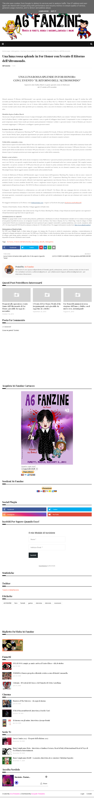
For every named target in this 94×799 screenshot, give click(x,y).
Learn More (44, 11)
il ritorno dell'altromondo (22, 242)
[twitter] (70, 509)
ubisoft (42, 242)
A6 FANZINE (7, 603)
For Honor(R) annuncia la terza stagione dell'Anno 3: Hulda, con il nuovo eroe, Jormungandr (76, 306)
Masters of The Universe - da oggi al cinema (29, 701)
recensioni (57, 603)
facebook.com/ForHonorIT (73, 203)
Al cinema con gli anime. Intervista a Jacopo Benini (31, 720)
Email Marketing (43, 565)
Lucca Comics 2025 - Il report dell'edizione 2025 (30, 738)
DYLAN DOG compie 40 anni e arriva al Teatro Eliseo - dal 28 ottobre (38, 663)
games (30, 603)
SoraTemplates (15, 794)
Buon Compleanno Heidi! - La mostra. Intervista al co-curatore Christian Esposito (43, 758)
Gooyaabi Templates (38, 794)
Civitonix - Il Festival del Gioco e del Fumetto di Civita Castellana (37, 683)
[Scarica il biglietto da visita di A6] (12, 651)
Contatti (89, 794)
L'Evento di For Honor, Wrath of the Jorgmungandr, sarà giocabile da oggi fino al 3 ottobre (47, 306)
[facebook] (24, 509)
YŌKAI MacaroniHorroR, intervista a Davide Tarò (31, 711)
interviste (48, 603)
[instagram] (24, 514)
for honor (10, 242)
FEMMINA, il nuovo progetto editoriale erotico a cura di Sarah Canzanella (40, 673)
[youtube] (70, 514)
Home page (6, 51)
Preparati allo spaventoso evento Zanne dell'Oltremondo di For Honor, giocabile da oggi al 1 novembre (15, 307)
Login (82, 794)
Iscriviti (33, 555)
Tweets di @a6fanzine (10, 590)
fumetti (23, 603)
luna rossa (35, 242)
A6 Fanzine (6, 66)
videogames (15, 51)
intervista (39, 603)
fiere (15, 603)
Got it (53, 11)
